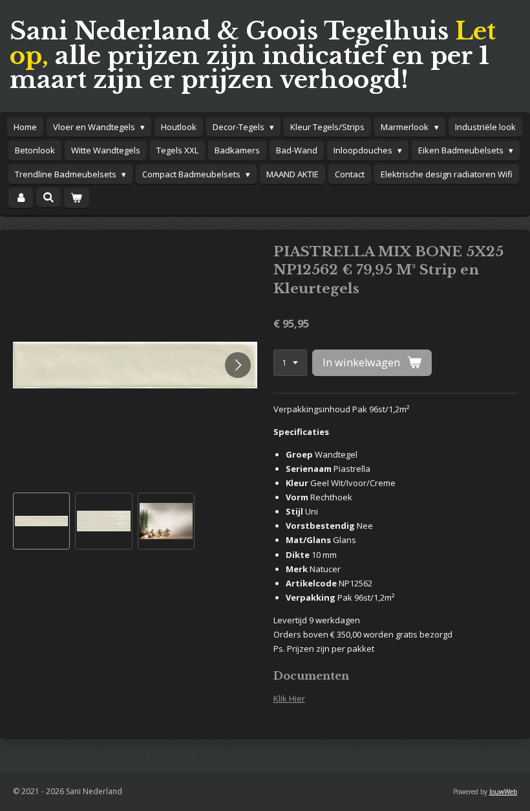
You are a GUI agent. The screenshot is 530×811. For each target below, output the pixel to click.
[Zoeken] (48, 197)
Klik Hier (289, 698)
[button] (41, 521)
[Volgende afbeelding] (238, 365)
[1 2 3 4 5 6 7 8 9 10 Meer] (290, 363)
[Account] (20, 198)
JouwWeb (503, 791)
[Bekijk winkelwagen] (76, 198)
